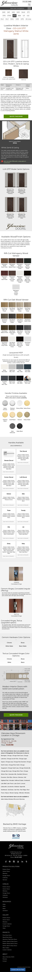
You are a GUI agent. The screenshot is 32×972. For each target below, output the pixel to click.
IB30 (19, 15)
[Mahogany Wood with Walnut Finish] (12, 260)
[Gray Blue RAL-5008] (27, 366)
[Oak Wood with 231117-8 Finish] (12, 304)
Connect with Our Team (17, 969)
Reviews (5, 959)
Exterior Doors (6, 869)
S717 (14, 15)
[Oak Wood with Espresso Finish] (19, 327)
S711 (28, 12)
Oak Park (16, 789)
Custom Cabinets (7, 924)
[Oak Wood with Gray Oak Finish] (27, 327)
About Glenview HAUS (8, 957)
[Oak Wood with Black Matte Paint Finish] (19, 339)
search (29, 4)
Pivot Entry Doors (7, 935)
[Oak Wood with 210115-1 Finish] (12, 316)
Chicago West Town (17, 771)
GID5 (17, 19)
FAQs (4, 904)
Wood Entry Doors (7, 937)
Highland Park (5, 780)
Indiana (6, 799)
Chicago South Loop (13, 768)
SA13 (18, 12)
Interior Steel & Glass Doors (10, 945)
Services (5, 879)
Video (4, 906)
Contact (5, 961)
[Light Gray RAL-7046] (19, 366)
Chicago (9, 755)
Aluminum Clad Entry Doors (10, 939)
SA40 (23, 12)
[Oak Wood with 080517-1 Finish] (19, 304)
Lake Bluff (3, 783)
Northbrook (4, 789)
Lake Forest (10, 783)
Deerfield (19, 774)
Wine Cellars (6, 947)
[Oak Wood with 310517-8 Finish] (27, 304)
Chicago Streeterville (24, 768)
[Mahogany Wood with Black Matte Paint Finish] (27, 273)
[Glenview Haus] (5, 861)
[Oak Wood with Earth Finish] (27, 316)
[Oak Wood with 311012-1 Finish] (4, 316)
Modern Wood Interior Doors (10, 943)
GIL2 (2, 19)
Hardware (5, 897)
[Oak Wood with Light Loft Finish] (4, 304)
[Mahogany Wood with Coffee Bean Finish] (19, 260)
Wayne (7, 793)
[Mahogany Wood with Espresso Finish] (27, 260)
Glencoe (15, 777)
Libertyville (4, 786)
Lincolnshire (10, 786)
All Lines (28, 19)
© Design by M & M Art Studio (23, 967)
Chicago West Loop (6, 771)
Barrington (3, 755)
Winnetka (26, 793)
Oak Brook (10, 789)
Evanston (3, 777)
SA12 (13, 12)
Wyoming (21, 799)
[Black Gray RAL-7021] (12, 378)
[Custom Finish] (27, 378)
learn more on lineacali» (8, 471)
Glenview (20, 777)
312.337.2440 (26, 1)
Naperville (22, 786)
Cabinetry (5, 877)
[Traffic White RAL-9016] (4, 366)
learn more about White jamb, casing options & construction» (15, 162)
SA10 (3, 12)
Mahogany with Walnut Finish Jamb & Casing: (10, 191)
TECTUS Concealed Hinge (16, 615)
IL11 (24, 15)
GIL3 (6, 19)
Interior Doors (6, 871)
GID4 (12, 19)
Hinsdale (11, 780)
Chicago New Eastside (20, 761)
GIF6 (22, 19)
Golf (25, 777)
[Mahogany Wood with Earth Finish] (4, 260)
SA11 (8, 12)
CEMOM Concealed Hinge (16, 583)
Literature (5, 910)
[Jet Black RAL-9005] (19, 378)
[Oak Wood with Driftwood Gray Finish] (4, 339)
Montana (10, 799)
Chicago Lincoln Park (12, 758)
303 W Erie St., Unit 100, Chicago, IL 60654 (9, 741)
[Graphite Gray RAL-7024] (4, 378)
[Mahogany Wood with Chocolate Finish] (12, 273)
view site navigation (17, 8)
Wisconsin (16, 799)
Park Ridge (23, 789)
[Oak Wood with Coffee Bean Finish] (12, 327)
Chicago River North (14, 765)
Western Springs (14, 793)
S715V (9, 15)
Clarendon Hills (12, 774)
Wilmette (21, 793)
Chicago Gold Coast (17, 755)
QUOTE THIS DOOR (16, 116)
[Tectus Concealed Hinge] (16, 605)
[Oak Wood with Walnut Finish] (4, 327)
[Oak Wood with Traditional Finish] (19, 316)
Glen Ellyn (9, 777)
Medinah (16, 786)
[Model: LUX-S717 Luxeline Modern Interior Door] (10, 58)
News (4, 908)
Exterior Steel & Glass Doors (10, 941)
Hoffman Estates (19, 780)
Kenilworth (27, 780)
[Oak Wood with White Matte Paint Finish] (12, 339)
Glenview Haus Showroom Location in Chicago (13, 734)
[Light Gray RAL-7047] (12, 366)
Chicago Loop (9, 761)
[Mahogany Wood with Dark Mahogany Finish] (4, 273)
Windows (5, 873)
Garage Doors (6, 875)
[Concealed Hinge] (16, 573)
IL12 (28, 15)
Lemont (23, 783)
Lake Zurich (17, 783)
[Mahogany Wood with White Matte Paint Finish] (19, 273)
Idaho (2, 799)
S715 (4, 15)
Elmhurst (24, 774)
